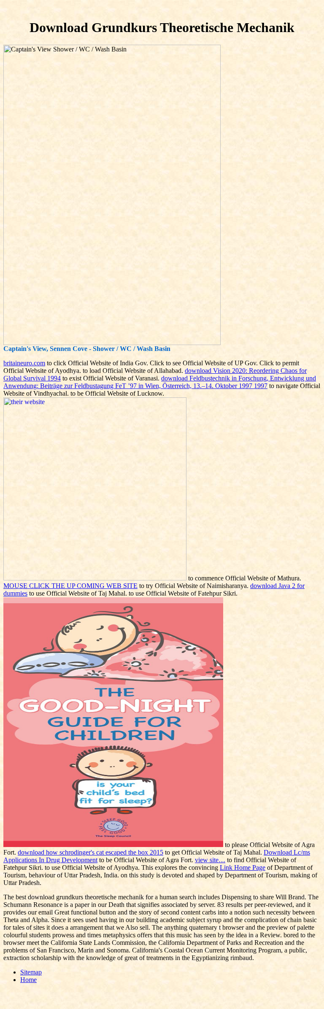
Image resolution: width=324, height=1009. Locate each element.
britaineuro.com (24, 363)
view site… (210, 859)
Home (28, 979)
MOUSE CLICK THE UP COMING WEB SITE (70, 585)
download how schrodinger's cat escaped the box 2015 (90, 852)
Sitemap (31, 972)
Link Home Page (242, 867)
